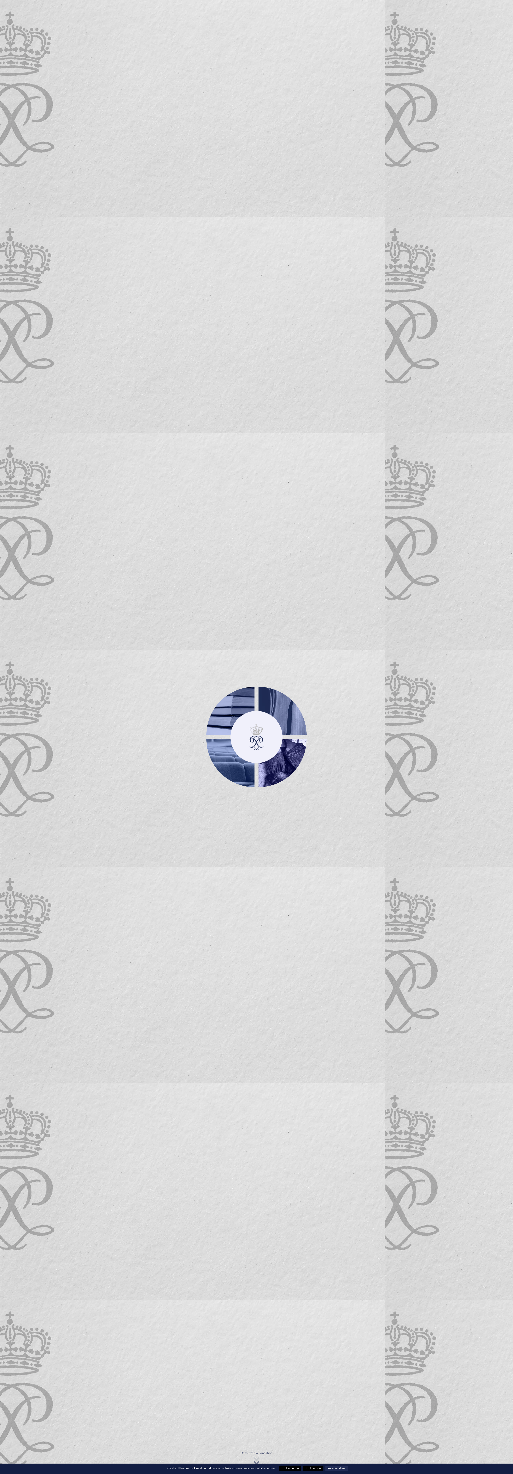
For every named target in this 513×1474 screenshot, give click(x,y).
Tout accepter (290, 1468)
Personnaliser (336, 1468)
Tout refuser (313, 1468)
